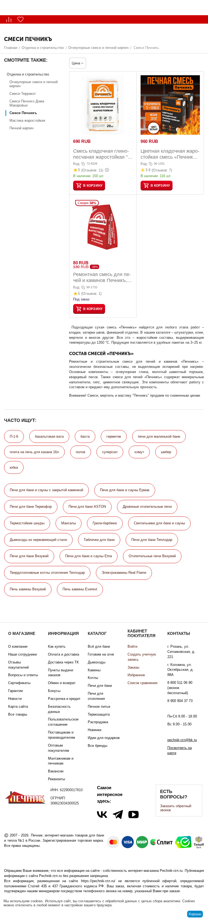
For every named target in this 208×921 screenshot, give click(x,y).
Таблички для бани (99, 540)
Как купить (57, 646)
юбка (14, 467)
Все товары (17, 714)
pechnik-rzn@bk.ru (182, 740)
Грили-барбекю (105, 523)
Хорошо (194, 914)
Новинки (94, 730)
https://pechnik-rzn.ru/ (98, 881)
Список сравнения (142, 683)
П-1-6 (14, 436)
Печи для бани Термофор (31, 507)
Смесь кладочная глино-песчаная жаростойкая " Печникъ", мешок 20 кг (101, 154)
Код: (76, 164)
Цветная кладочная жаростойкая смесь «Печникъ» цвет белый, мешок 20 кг (170, 154)
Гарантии (15, 691)
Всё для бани (99, 646)
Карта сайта (18, 706)
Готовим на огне (101, 654)
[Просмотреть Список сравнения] (8, 19)
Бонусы (54, 691)
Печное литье (99, 706)
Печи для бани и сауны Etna (88, 556)
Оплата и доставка (63, 654)
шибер (166, 452)
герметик (113, 436)
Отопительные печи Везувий (152, 556)
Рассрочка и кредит (64, 699)
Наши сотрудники (22, 654)
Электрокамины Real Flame (124, 573)
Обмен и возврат (62, 683)
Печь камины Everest (80, 589)
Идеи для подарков (104, 738)
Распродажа (98, 722)
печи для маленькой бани (159, 436)
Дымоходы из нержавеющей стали (38, 540)
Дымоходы (96, 662)
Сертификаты (19, 683)
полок (80, 452)
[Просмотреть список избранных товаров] (20, 19)
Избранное (136, 675)
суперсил (110, 452)
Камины (94, 670)
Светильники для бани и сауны (159, 523)
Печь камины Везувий (28, 589)
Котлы (93, 678)
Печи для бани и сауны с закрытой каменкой (46, 490)
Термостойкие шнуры (27, 523)
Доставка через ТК (63, 662)
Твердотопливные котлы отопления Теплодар (47, 573)
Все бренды (97, 746)
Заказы (133, 667)
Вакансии (55, 771)
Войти (132, 646)
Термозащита (99, 714)
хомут (139, 452)
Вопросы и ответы (23, 675)
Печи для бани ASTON (87, 507)
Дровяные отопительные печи (147, 507)
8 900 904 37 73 (180, 701)
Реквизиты (56, 779)
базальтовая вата (49, 436)
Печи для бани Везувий (29, 556)
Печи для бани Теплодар (151, 540)
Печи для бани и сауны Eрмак (125, 490)
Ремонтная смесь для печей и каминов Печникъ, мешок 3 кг (102, 277)
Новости (15, 699)
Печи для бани (100, 686)
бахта (85, 436)
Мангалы (68, 523)
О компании (17, 646)
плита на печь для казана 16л (34, 452)
